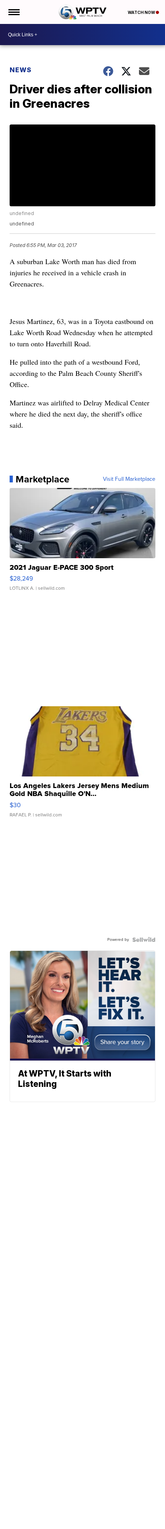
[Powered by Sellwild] (143, 939)
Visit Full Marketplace (129, 479)
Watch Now (142, 12)
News (21, 70)
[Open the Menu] (13, 12)
